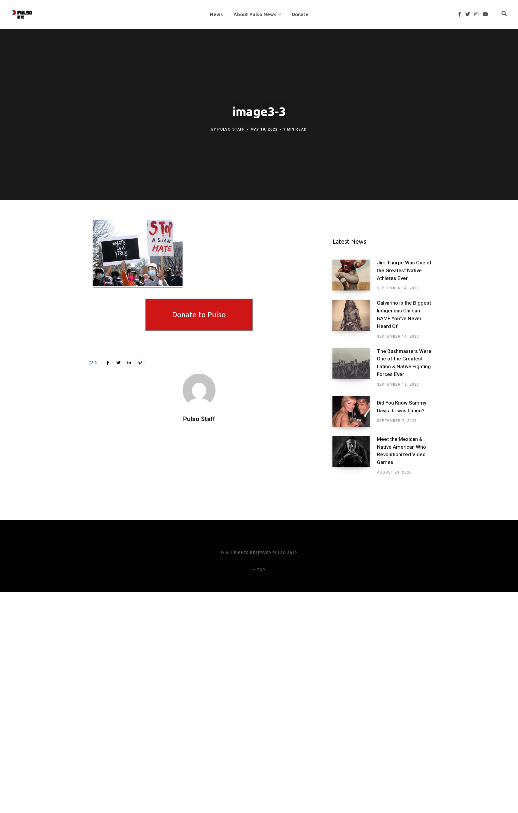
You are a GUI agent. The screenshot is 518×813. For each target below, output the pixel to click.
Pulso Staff (230, 129)
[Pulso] (22, 14)
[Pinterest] (140, 362)
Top (260, 570)
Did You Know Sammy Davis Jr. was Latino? (401, 407)
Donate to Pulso (199, 314)
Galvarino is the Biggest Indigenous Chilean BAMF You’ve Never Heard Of (404, 314)
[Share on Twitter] (54, 257)
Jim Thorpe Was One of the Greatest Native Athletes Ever (404, 270)
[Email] (54, 273)
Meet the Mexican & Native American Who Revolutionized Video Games (401, 450)
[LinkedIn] (129, 362)
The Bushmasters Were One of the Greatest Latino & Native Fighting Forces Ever (404, 362)
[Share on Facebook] (54, 242)
